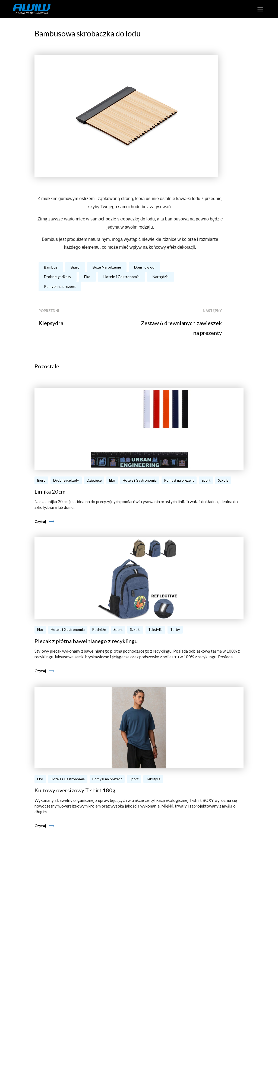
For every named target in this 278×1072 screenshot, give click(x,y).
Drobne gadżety (57, 276)
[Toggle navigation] (260, 8)
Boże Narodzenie (107, 267)
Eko (87, 276)
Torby (175, 629)
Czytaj (40, 521)
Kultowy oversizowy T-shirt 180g (74, 790)
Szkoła (223, 480)
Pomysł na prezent (60, 286)
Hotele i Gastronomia (121, 276)
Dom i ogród (144, 267)
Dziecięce (94, 480)
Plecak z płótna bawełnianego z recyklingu (86, 641)
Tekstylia (155, 629)
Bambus (51, 267)
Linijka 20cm (49, 491)
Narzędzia (161, 276)
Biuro (75, 267)
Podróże (99, 629)
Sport (205, 480)
